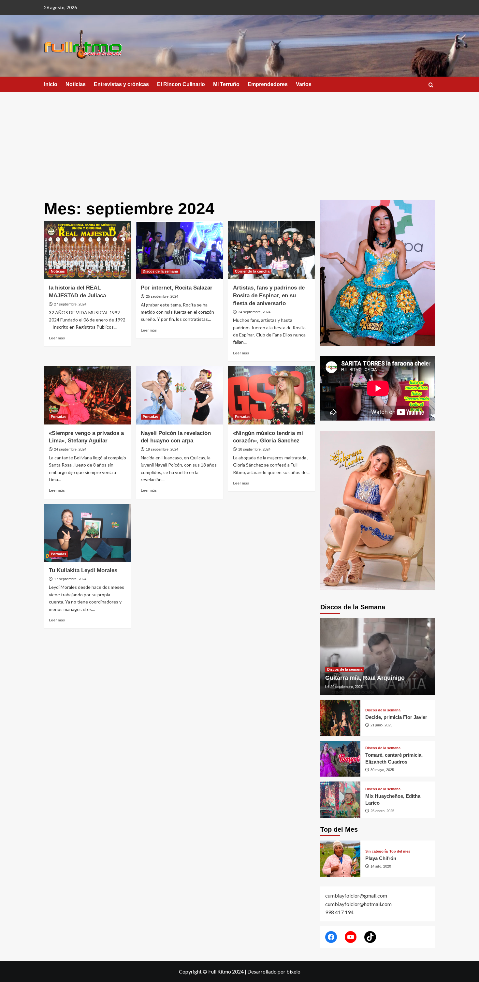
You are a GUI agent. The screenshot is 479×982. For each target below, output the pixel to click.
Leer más (57, 337)
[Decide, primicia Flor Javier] (340, 718)
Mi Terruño (226, 84)
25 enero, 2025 (382, 811)
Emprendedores (268, 84)
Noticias (75, 84)
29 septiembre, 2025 (346, 687)
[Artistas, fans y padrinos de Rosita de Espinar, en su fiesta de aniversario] (271, 250)
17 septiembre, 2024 (70, 579)
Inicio (50, 84)
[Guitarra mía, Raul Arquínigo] (377, 656)
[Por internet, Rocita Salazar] (179, 250)
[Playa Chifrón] (340, 859)
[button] (431, 85)
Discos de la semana (160, 271)
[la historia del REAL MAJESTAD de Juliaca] (87, 250)
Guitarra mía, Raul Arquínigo (365, 678)
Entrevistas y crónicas (121, 84)
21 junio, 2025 (381, 725)
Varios (304, 84)
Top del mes (399, 851)
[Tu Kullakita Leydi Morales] (87, 533)
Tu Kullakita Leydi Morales (83, 570)
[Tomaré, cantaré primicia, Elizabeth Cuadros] (340, 759)
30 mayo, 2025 (382, 770)
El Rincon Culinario (181, 84)
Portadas (58, 417)
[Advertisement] (239, 141)
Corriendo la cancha (252, 271)
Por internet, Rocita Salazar (176, 288)
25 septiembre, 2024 (162, 296)
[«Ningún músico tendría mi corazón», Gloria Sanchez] (271, 395)
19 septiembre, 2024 (162, 449)
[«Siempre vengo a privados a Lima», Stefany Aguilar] (87, 395)
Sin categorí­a (376, 851)
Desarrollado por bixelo (273, 971)
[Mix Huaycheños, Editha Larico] (340, 799)
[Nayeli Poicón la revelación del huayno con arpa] (179, 395)
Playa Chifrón (380, 858)
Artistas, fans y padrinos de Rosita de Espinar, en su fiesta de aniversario (269, 295)
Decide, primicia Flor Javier (396, 717)
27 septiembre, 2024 (70, 304)
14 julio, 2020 (380, 866)
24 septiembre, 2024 (254, 312)
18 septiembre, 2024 (254, 449)
